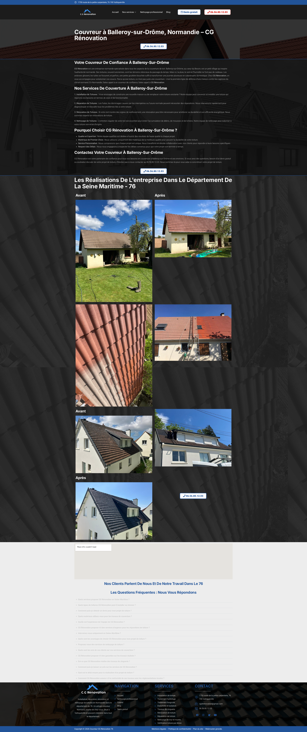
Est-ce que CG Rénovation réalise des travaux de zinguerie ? (104, 661)
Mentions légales (159, 729)
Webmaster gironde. (214, 729)
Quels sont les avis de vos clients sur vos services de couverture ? (106, 650)
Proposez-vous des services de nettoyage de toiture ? (101, 644)
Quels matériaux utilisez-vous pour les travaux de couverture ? (105, 616)
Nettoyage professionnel (151, 12)
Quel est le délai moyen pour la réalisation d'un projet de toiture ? (106, 673)
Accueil (115, 12)
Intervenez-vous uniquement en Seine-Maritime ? (99, 633)
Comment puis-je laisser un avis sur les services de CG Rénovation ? (107, 667)
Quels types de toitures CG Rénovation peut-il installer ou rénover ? (107, 605)
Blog (168, 12)
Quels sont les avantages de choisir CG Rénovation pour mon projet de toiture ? (112, 639)
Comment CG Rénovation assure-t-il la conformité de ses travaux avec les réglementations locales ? (121, 678)
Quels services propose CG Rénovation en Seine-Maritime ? (103, 599)
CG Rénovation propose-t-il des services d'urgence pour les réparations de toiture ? (114, 627)
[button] (153, 599)
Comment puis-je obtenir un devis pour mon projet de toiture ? (105, 611)
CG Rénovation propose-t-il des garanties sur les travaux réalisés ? (107, 656)
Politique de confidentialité (179, 729)
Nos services (128, 12)
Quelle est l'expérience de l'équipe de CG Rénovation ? (101, 622)
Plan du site (198, 729)
